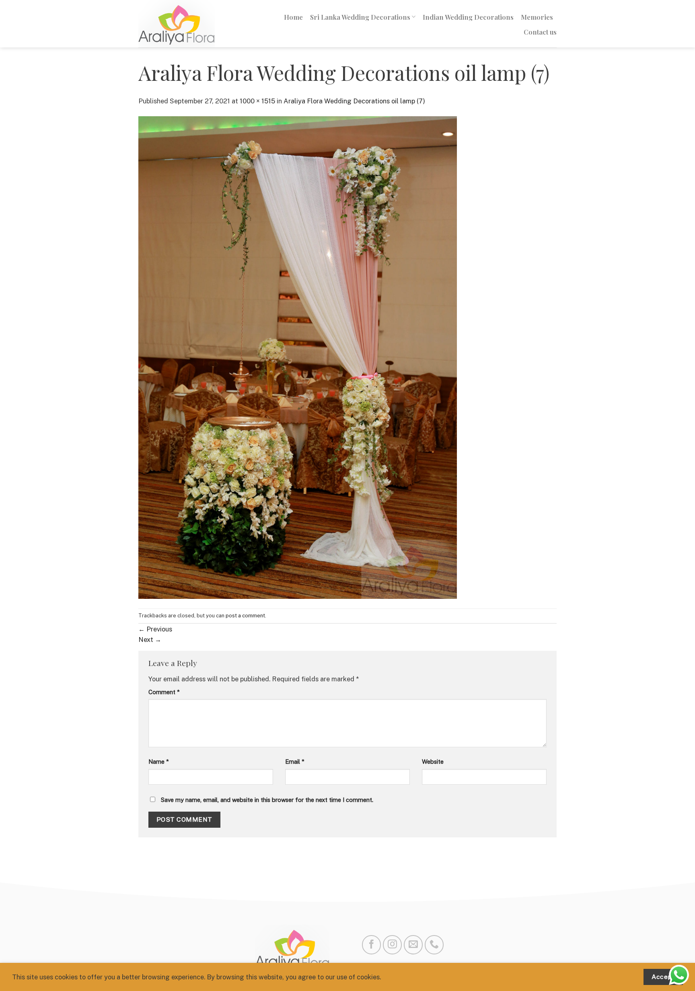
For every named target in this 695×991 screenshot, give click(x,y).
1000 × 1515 (257, 101)
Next (149, 639)
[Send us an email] (413, 944)
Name (158, 761)
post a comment (245, 616)
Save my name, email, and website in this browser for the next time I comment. (267, 799)
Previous (155, 629)
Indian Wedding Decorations (468, 16)
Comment (164, 692)
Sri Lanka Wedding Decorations (360, 16)
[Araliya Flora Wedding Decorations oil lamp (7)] (297, 357)
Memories (537, 16)
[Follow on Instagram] (392, 944)
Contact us (540, 31)
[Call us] (434, 944)
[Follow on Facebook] (371, 944)
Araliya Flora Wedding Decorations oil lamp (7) (354, 101)
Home (293, 16)
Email (294, 761)
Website (433, 761)
